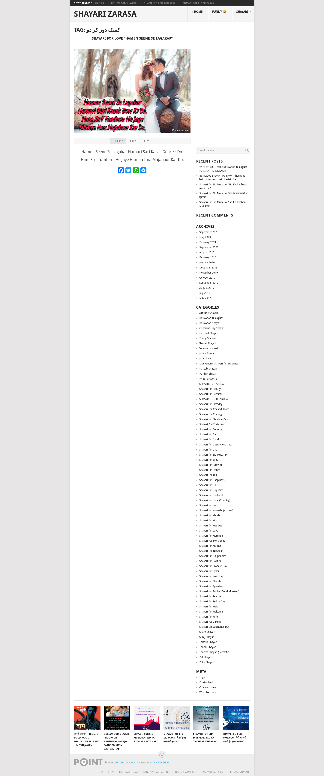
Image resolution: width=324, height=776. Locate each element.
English (118, 141)
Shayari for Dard (208, 434)
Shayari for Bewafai (210, 393)
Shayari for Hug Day (211, 490)
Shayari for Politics (210, 560)
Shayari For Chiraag (210, 414)
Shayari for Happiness (211, 479)
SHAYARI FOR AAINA (211, 383)
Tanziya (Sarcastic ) (156, 771)
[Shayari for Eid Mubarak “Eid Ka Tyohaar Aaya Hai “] (147, 718)
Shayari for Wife (208, 616)
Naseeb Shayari (208, 368)
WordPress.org (207, 692)
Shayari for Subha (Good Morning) (219, 591)
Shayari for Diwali (209, 439)
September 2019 (208, 282)
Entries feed (206, 682)
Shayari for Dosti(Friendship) (215, 444)
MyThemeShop (159, 762)
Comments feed (208, 687)
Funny (99, 771)
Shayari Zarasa (105, 14)
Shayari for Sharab (210, 581)
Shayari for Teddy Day (212, 601)
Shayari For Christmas (211, 424)
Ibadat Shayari (207, 343)
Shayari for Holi (208, 485)
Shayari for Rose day (211, 576)
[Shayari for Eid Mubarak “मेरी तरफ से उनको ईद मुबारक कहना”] (236, 718)
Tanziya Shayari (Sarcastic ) (214, 652)
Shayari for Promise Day (213, 566)
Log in (202, 677)
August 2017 (206, 287)
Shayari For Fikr (208, 474)
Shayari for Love (208, 530)
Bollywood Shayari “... (125, 3)
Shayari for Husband (211, 495)
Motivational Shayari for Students (218, 363)
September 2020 (208, 247)
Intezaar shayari (208, 348)
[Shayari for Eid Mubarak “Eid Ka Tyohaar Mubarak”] (206, 718)
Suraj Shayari (206, 636)
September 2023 (208, 232)
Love (111, 771)
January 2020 (207, 262)
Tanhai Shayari (207, 647)
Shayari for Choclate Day (213, 419)
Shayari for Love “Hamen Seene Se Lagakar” (132, 38)
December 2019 (208, 267)
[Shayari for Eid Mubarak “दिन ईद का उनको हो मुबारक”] (177, 718)
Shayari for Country (210, 429)
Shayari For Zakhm (210, 621)
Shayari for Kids (208, 520)
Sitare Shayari (207, 631)
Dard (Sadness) (185, 771)
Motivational (128, 771)
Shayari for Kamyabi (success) (216, 510)
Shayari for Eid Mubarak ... (161, 3)
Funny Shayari (207, 338)
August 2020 (206, 252)
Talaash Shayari (208, 641)
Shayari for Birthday (210, 404)
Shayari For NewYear (211, 550)
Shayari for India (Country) (214, 500)
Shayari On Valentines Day (214, 626)
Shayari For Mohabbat (212, 540)
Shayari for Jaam (208, 505)
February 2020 (207, 257)
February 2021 (207, 242)
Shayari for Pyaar (209, 571)
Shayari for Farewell (210, 464)
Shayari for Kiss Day (210, 525)
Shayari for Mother (210, 545)
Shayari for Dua (208, 449)
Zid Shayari (205, 657)
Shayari (242, 11)
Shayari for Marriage (211, 535)
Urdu (147, 141)
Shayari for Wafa (208, 606)
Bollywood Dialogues (211, 317)
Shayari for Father (209, 469)
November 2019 (208, 272)
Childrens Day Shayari (211, 328)
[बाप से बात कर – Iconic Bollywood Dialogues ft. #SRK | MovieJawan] (87, 718)
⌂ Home (196, 11)
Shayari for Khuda (209, 515)
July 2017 (204, 292)
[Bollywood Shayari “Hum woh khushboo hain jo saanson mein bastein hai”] (117, 718)
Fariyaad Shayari (208, 333)
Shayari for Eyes (208, 459)
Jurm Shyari (205, 358)
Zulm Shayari (206, 662)
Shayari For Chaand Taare (214, 409)
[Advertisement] (223, 82)
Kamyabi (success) (213, 771)
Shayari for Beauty (210, 388)
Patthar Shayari (208, 373)
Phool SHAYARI (208, 378)
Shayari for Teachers (211, 596)
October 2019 (207, 277)
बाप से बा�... (100, 3)
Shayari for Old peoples (212, 555)
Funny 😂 (219, 11)
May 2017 (205, 297)
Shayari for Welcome (211, 611)
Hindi (133, 141)
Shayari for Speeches (211, 586)
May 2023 (205, 237)
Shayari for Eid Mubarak (213, 454)
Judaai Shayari (207, 353)
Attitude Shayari (208, 312)
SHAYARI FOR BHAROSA (213, 398)
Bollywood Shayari (209, 323)
